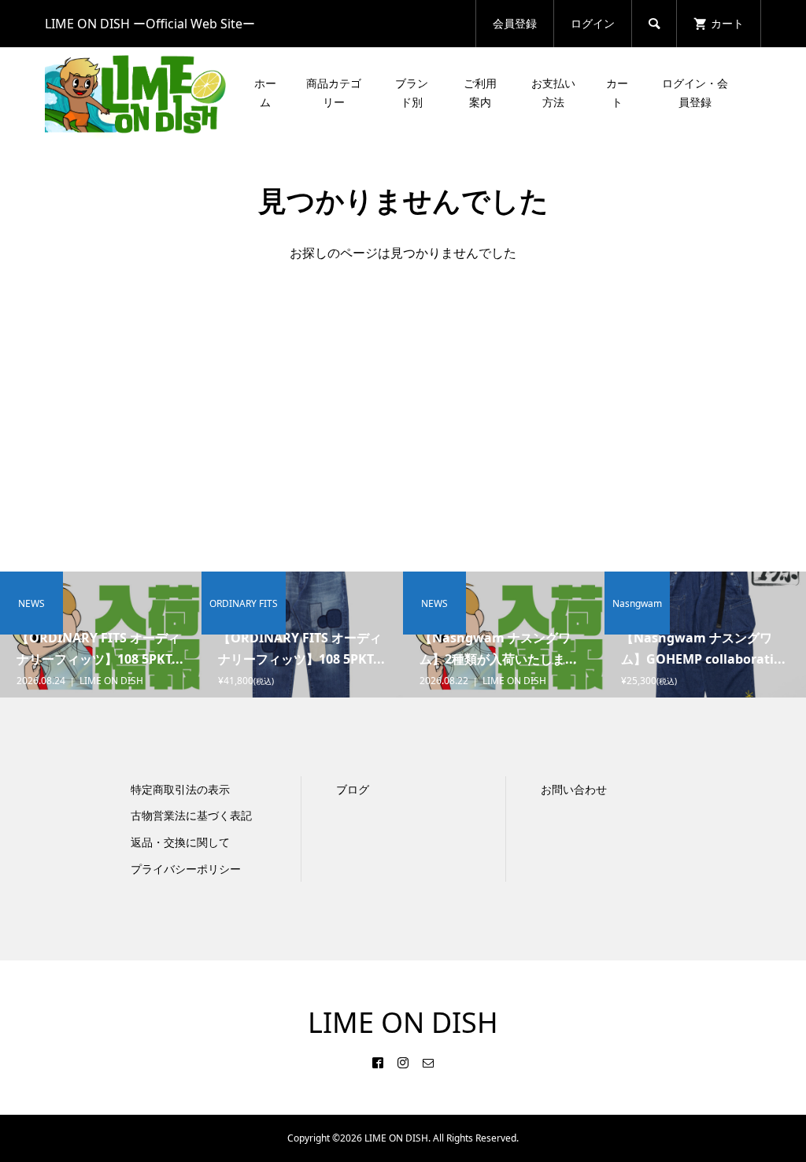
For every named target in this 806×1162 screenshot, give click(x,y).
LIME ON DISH (403, 1022)
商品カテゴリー (333, 92)
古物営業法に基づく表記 (191, 815)
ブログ (352, 789)
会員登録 (515, 23)
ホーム (265, 92)
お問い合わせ (574, 789)
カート (617, 92)
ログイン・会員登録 (695, 92)
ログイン (593, 23)
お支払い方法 (553, 92)
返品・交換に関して (180, 841)
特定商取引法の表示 (180, 789)
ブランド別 (411, 92)
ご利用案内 (480, 92)
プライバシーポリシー (186, 868)
